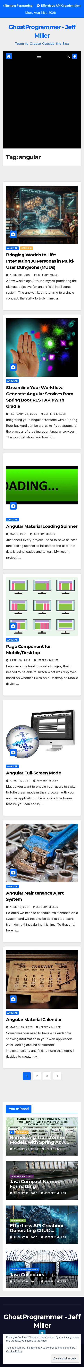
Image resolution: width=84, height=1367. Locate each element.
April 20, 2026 (20, 274)
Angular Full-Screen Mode (33, 773)
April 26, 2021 (20, 660)
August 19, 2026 (25, 1193)
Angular (12, 248)
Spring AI (26, 248)
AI (12, 1132)
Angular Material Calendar (34, 1019)
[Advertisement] (42, 105)
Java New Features (21, 1176)
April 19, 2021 (20, 780)
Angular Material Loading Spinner (41, 526)
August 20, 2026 (26, 1149)
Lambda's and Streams (24, 1269)
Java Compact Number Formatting (36, 1184)
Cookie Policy (14, 1351)
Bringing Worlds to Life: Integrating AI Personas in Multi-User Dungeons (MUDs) (40, 261)
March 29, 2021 (21, 1027)
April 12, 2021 (20, 906)
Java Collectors (27, 1274)
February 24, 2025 (24, 413)
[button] (68, 56)
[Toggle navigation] (39, 56)
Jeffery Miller (48, 274)
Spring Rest (18, 1220)
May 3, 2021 (18, 533)
